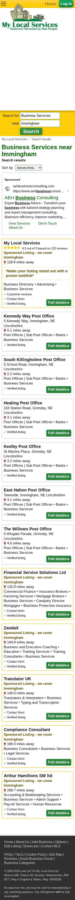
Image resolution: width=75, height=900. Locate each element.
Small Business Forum (36, 858)
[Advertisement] (37, 70)
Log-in (66, 3)
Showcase (31, 846)
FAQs (8, 854)
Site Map (55, 854)
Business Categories (19, 863)
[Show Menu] (3, 4)
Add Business (42, 842)
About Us (22, 842)
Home (50, 3)
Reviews (10, 858)
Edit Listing (12, 846)
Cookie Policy (36, 854)
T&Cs (19, 854)
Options (60, 842)
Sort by (7, 168)
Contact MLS (50, 846)
